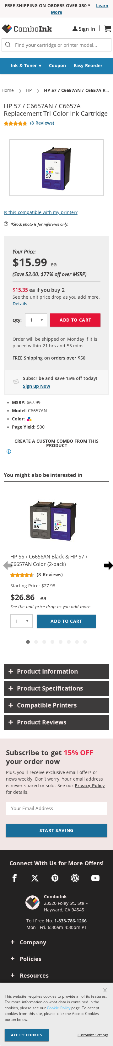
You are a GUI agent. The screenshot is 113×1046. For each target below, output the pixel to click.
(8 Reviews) (42, 123)
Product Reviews (41, 722)
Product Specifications (50, 688)
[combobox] (56, 44)
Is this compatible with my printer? (41, 212)
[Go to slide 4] (52, 642)
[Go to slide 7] (77, 642)
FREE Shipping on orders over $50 (49, 357)
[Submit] (8, 45)
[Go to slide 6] (69, 642)
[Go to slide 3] (44, 642)
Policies (30, 959)
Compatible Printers (47, 705)
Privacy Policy (90, 785)
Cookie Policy (58, 1008)
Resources (34, 975)
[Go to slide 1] (28, 642)
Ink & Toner (24, 65)
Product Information (47, 671)
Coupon (57, 65)
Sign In (86, 28)
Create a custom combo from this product (56, 443)
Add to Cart (75, 320)
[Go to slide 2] (36, 642)
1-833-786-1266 (70, 921)
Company (33, 942)
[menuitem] (26, 66)
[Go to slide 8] (85, 642)
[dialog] (56, 1014)
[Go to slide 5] (60, 642)
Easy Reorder (88, 65)
